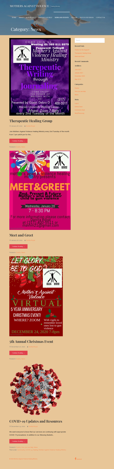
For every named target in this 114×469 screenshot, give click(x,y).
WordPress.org (79, 113)
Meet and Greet (21, 235)
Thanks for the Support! (82, 50)
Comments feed (80, 110)
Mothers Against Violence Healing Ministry (52, 450)
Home (14, 17)
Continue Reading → (18, 141)
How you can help (27, 447)
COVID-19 (29, 450)
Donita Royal (30, 126)
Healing (35, 450)
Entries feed (78, 107)
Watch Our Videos (87, 17)
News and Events (62, 17)
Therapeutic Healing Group (30, 120)
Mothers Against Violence (29, 6)
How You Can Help (45, 17)
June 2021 (78, 69)
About (21, 17)
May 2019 (78, 79)
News (23, 147)
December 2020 (80, 76)
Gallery (74, 17)
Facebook (79, 459)
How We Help (31, 17)
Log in (77, 103)
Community (21, 450)
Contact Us (100, 17)
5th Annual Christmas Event (31, 341)
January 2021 (79, 73)
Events (18, 147)
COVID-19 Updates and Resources (35, 421)
